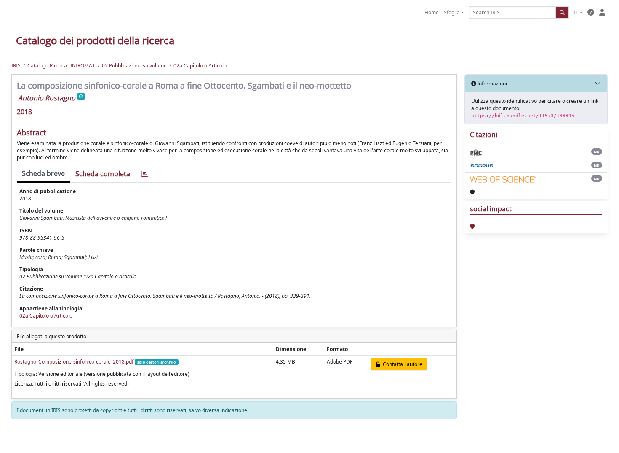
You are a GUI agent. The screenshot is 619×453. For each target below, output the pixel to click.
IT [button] (576, 12)
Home (431, 12)
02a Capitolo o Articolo (200, 65)
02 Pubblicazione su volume (134, 65)
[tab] (144, 174)
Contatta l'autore (401, 364)
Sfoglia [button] (452, 12)
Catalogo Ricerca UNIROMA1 (61, 65)
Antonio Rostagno (46, 97)
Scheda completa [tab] (102, 173)
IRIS (16, 65)
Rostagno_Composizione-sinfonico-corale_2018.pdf (73, 361)
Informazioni (491, 83)
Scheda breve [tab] (43, 173)
